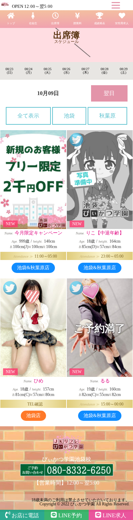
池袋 (69, 116)
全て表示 (28, 116)
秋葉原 (107, 116)
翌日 (109, 93)
